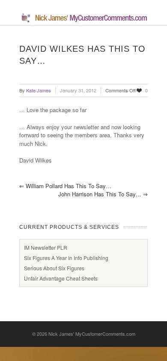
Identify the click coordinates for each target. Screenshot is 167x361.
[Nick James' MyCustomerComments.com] (83, 21)
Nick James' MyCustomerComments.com (91, 333)
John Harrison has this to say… (103, 194)
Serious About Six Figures (54, 268)
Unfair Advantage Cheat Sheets (61, 278)
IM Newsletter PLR (45, 247)
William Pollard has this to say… (65, 186)
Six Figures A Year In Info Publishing (66, 257)
